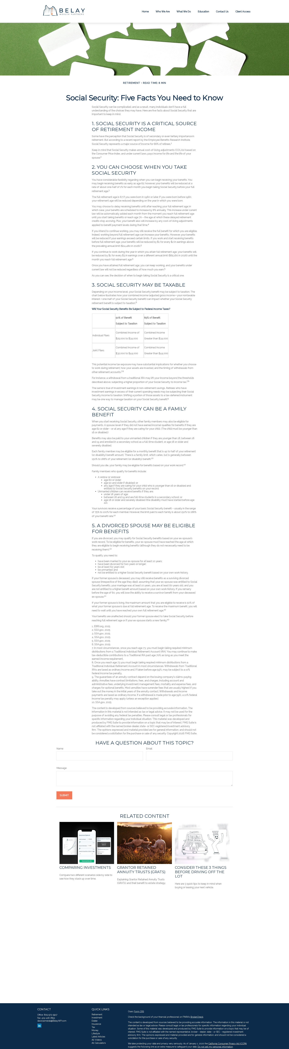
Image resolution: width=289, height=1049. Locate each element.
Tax (93, 1027)
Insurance (96, 1024)
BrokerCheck (197, 1017)
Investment (97, 1017)
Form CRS (139, 1011)
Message (61, 768)
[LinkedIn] (39, 1026)
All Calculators (99, 1043)
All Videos (97, 1040)
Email (149, 748)
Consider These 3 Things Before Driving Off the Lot (200, 871)
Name (59, 748)
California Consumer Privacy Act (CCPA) (227, 1043)
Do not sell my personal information (215, 1047)
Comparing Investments (85, 867)
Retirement (97, 1014)
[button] (145, 11)
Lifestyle (96, 1033)
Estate (94, 1021)
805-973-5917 (50, 1015)
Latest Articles (98, 1036)
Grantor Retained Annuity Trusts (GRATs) (141, 869)
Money (95, 1030)
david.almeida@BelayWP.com (51, 1021)
